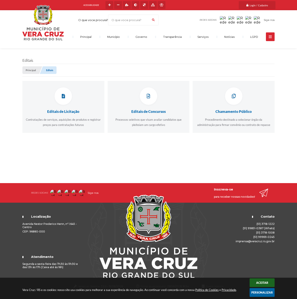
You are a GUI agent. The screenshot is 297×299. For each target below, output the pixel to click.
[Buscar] (153, 20)
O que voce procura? (93, 20)
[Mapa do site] (153, 5)
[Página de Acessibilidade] (161, 5)
